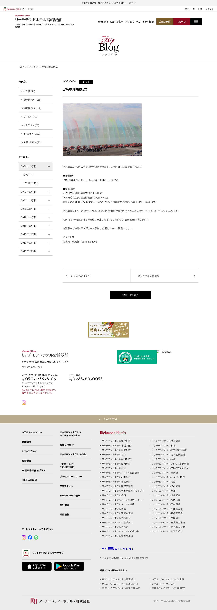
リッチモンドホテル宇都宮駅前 (117, 486)
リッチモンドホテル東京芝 (115, 526)
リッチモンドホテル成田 (114, 495)
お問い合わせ (67, 444)
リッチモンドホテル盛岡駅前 (116, 463)
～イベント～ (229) (30, 133)
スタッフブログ (29, 451)
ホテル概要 (148, 21)
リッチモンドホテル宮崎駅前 (166, 517)
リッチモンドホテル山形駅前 (116, 477)
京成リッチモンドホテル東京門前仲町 (121, 588)
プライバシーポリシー (71, 476)
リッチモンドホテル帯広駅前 (116, 450)
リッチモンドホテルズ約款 (73, 454)
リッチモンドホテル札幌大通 (116, 445)
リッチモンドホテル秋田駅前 (116, 459)
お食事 (119, 21)
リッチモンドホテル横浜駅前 (166, 441)
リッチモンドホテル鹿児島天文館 (168, 526)
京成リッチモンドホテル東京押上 (119, 579)
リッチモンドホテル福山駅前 (166, 486)
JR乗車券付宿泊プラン (33, 470)
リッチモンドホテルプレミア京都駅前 (170, 463)
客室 (112, 21)
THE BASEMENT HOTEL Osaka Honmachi (125, 557)
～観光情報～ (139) (31, 99)
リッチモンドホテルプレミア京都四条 (170, 468)
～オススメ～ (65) (30, 125)
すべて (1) (28, 174)
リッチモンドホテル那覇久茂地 (167, 531)
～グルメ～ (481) (29, 116)
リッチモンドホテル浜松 (164, 459)
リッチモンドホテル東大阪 (165, 472)
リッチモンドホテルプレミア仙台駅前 (120, 472)
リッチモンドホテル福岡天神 (166, 499)
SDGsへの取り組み (70, 495)
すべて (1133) (28, 91)
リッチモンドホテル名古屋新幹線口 (170, 450)
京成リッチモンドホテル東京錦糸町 (120, 583)
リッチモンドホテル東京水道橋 (117, 513)
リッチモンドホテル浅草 (114, 508)
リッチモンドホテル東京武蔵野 (117, 522)
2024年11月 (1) (31, 183)
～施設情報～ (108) (31, 108)
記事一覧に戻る (130, 295)
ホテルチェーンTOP (32, 432)
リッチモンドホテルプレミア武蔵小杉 (120, 531)
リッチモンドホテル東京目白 (116, 517)
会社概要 (64, 505)
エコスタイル (66, 486)
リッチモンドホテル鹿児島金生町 (168, 522)
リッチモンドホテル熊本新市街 (167, 508)
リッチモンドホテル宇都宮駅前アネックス (123, 490)
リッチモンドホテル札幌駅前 (116, 441)
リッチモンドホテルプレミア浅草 (118, 504)
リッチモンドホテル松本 (164, 445)
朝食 (200, 8)
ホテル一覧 (190, 8)
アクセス (129, 21)
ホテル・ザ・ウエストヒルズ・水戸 (168, 579)
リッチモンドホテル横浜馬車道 (117, 536)
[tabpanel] (108, 330)
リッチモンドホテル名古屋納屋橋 (168, 454)
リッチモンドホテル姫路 (164, 481)
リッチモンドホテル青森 (114, 454)
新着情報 (26, 460)
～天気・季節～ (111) (31, 142)
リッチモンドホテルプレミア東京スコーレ (122, 499)
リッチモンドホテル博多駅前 (166, 495)
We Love (103, 21)
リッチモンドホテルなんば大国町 (168, 477)
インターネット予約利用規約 (67, 465)
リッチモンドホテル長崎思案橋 (167, 513)
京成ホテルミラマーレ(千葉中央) (168, 588)
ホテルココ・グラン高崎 (163, 583)
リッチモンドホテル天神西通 (166, 504)
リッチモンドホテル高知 (164, 490)
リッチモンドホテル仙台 (114, 468)
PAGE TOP (111, 419)
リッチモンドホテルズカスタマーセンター (70, 434)
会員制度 (209, 8)
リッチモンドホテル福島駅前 (116, 481)
